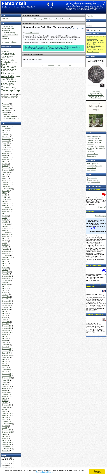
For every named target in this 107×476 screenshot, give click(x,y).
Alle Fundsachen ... (93, 52)
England (4, 64)
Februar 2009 (6, 322)
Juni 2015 (5, 174)
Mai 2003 (4, 409)
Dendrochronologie (9, 62)
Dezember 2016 (6, 157)
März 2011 (5, 270)
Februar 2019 (6, 134)
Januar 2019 (5, 137)
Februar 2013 (6, 224)
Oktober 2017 (6, 151)
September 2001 (7, 424)
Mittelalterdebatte (7, 110)
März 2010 (5, 295)
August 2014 (6, 191)
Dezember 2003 (6, 405)
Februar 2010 (6, 297)
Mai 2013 (4, 218)
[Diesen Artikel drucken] (24, 33)
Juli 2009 (4, 311)
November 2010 (6, 278)
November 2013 (6, 205)
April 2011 (5, 268)
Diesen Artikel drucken (32, 33)
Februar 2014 (6, 199)
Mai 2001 (4, 428)
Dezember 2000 (6, 430)
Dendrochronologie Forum (94, 166)
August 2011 (5, 259)
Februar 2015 (6, 180)
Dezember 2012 (6, 228)
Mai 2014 (4, 195)
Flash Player (10, 97)
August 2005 (6, 388)
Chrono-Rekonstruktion (94, 136)
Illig (13, 76)
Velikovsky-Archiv (92, 154)
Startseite (5, 18)
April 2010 (5, 293)
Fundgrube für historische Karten (63, 19)
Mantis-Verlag (91, 152)
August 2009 (6, 309)
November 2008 (6, 328)
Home (50, 19)
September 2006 (7, 378)
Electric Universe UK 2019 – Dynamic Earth (95, 43)
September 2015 (7, 170)
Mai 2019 (4, 132)
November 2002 (6, 415)
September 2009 (7, 307)
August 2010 (6, 284)
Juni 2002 (5, 417)
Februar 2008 (6, 345)
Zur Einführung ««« (7, 26)
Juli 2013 (4, 214)
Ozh (70, 65)
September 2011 (7, 257)
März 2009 (5, 320)
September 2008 (7, 332)
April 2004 (5, 401)
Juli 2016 (4, 162)
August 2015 (6, 172)
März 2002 (5, 419)
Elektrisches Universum (94, 138)
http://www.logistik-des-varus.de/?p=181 (59, 42)
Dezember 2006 (6, 374)
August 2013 (6, 211)
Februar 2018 (6, 147)
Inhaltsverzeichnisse (9, 118)
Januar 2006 (5, 384)
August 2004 (6, 396)
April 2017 (5, 155)
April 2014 (5, 197)
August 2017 (6, 153)
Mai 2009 (4, 315)
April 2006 (5, 382)
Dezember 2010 (6, 276)
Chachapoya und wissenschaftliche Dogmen (95, 39)
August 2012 (6, 236)
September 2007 (7, 355)
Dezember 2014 (6, 182)
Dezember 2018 (6, 139)
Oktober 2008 (6, 330)
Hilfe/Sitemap (6, 30)
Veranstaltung (8, 87)
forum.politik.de (91, 168)
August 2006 (6, 380)
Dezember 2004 (6, 394)
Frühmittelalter (6, 106)
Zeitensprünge (10, 90)
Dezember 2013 (6, 203)
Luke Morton (14, 96)
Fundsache (8, 70)
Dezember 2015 (6, 168)
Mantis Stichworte (96, 98)
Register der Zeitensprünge (96, 95)
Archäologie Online (92, 163)
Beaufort (6, 59)
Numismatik (12, 81)
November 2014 (6, 184)
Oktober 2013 (6, 207)
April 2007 (5, 365)
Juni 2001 (5, 426)
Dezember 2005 (6, 386)
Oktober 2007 (6, 353)
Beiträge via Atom (92, 180)
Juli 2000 (4, 434)
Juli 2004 (4, 399)
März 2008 (5, 342)
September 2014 (7, 189)
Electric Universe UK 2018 (95, 50)
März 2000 (5, 438)
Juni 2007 (5, 361)
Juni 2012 (5, 241)
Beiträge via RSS (92, 178)
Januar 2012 (5, 249)
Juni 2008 (5, 338)
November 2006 (6, 376)
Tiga (59, 65)
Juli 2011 (4, 261)
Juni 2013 (5, 216)
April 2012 (5, 245)
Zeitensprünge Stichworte (96, 96)
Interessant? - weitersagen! (10, 42)
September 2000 (7, 432)
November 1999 (6, 444)
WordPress (51, 65)
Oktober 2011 (6, 255)
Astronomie (7, 56)
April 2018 (5, 145)
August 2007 (6, 357)
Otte (18, 81)
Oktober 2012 (6, 232)
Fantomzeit (14, 3)
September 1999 (7, 448)
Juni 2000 (5, 436)
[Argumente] (102, 207)
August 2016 (6, 159)
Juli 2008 (4, 336)
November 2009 (6, 303)
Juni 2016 (5, 164)
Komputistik (10, 79)
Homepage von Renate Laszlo (96, 146)
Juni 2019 (5, 130)
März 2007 (5, 367)
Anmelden (90, 16)
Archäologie (8, 53)
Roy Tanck (4, 96)
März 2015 (5, 178)
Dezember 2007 (6, 349)
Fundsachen (51, 47)
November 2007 (6, 351)
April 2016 (5, 166)
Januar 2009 (5, 324)
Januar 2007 (5, 372)
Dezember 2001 (6, 421)
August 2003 (6, 407)
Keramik (3, 79)
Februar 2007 (6, 369)
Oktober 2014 (6, 186)
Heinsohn (6, 76)
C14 (12, 60)
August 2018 (6, 143)
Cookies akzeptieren (97, 472)
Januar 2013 (5, 226)
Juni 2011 (5, 263)
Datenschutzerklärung (8, 32)
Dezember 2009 (6, 301)
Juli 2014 (4, 193)
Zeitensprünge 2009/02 (41, 19)
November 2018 (6, 141)
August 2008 (6, 334)
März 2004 (5, 403)
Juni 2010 (5, 288)
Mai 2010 (4, 290)
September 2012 (7, 234)
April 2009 (5, 317)
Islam (18, 77)
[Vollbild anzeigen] (100, 216)
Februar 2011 (6, 272)
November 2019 (6, 126)
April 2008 (5, 340)
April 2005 (5, 390)
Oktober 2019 (6, 128)
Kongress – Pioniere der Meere (96, 37)
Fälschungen (8, 73)
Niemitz (4, 81)
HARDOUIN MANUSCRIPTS (95, 140)
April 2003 (5, 411)
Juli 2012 (4, 238)
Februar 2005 (6, 392)
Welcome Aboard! (95, 30)
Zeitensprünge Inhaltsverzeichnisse (96, 92)
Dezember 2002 (6, 413)
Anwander (5, 51)
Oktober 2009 (6, 305)
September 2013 (7, 209)
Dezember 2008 (6, 326)
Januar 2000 (5, 440)
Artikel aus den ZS (8, 116)
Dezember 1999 (6, 442)
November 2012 (6, 230)
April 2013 (5, 220)
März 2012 (5, 247)
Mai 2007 (4, 363)
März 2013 (5, 222)
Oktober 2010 (6, 280)
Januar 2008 (5, 347)
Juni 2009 (5, 313)
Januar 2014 (5, 201)
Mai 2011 (4, 265)
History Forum (91, 170)
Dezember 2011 (6, 251)
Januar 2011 (5, 274)
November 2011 (6, 253)
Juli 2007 (4, 359)
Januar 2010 (5, 299)
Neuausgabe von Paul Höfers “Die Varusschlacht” (48, 27)
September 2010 (7, 282)
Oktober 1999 (6, 446)
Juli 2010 (4, 286)
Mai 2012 (4, 243)
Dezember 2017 (6, 149)
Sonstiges (7, 84)
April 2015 (5, 176)
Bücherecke (5, 38)
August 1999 (6, 451)
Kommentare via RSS (93, 182)
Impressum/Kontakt (8, 28)
